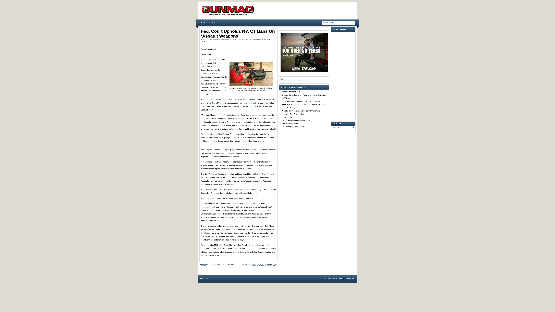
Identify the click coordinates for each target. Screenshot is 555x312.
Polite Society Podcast (290, 117)
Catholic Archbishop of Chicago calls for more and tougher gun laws (260, 265)
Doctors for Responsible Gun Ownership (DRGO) (301, 101)
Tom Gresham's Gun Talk (291, 124)
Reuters (214, 134)
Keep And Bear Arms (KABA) (293, 114)
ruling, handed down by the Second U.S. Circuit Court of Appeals (230, 100)
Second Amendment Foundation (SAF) (297, 120)
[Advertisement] (343, 75)
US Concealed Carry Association (295, 127)
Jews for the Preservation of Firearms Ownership (301, 111)
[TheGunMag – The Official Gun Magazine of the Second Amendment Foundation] (228, 15)
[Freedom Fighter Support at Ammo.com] (282, 79)
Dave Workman (214, 39)
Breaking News (260, 39)
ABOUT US (215, 23)
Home (203, 23)
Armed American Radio (291, 92)
